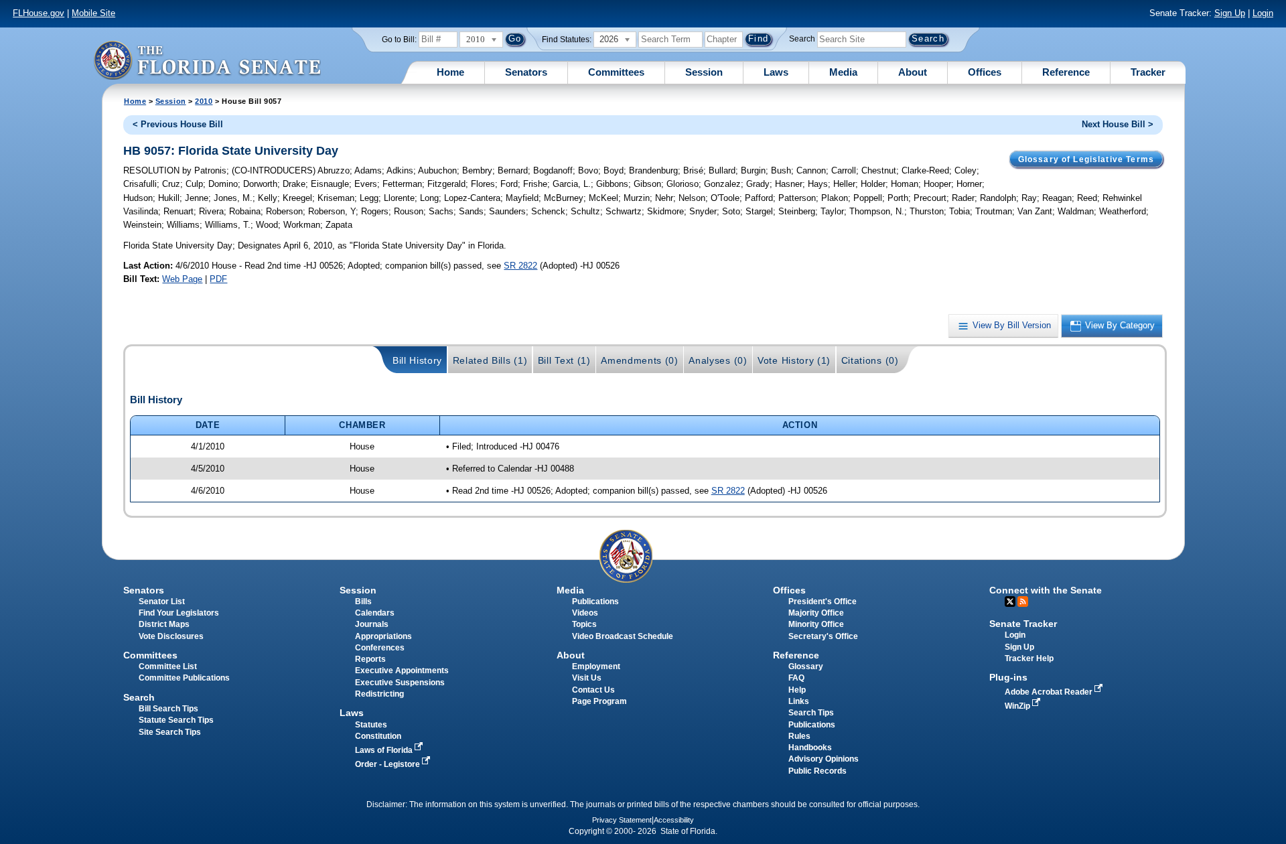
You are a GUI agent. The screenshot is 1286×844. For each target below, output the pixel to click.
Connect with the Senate (1045, 590)
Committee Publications (184, 678)
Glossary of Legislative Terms (1086, 159)
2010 (203, 101)
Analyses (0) (718, 360)
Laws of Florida (385, 750)
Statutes (371, 725)
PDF (218, 279)
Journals (371, 624)
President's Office (822, 601)
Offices (984, 72)
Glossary (805, 666)
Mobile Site (93, 13)
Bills (363, 601)
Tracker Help (1029, 658)
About (912, 72)
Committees (616, 72)
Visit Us (586, 678)
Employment (596, 666)
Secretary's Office (823, 636)
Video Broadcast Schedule (622, 636)
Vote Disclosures (171, 636)
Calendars (375, 613)
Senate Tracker (1023, 623)
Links (798, 701)
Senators (526, 72)
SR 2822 (520, 266)
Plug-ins (1008, 677)
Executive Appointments (402, 670)
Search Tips (811, 713)
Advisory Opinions (823, 759)
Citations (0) (870, 360)
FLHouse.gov (38, 13)
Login (1263, 13)
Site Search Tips (170, 732)
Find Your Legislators (179, 613)
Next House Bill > (1117, 124)
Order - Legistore (388, 764)
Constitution (378, 736)
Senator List (162, 601)
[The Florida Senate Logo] (207, 60)
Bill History (417, 360)
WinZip (1018, 706)
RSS (1022, 601)
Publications (595, 601)
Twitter (1010, 601)
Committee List (168, 666)
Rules (799, 736)
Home (450, 72)
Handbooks (810, 748)
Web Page (182, 279)
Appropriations (383, 636)
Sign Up (1229, 13)
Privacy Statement (622, 820)
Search (802, 39)
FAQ (796, 678)
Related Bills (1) (490, 360)
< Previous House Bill (178, 124)
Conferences (380, 648)
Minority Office (816, 624)
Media (843, 72)
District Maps (164, 624)
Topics (584, 624)
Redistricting (379, 694)
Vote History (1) (794, 360)
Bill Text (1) (564, 360)
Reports (370, 659)
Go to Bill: (399, 40)
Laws (776, 72)
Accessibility (674, 820)
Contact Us (593, 690)
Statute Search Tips (176, 720)
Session (704, 72)
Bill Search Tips (168, 709)
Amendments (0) (639, 360)
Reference (1066, 72)
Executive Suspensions (400, 683)
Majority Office (816, 613)
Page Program (599, 701)
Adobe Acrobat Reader (1049, 692)
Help (797, 690)
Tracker (1148, 72)
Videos (585, 613)
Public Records (817, 771)
